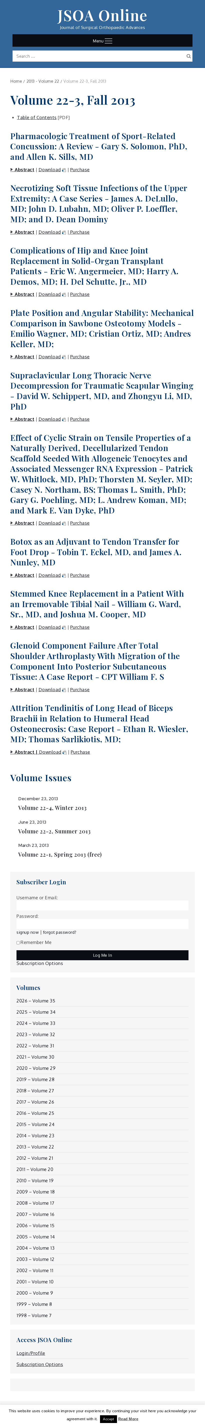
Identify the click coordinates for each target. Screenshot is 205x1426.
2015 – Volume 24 (35, 1124)
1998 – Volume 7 (34, 1315)
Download (49, 169)
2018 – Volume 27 (35, 1090)
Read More (128, 1419)
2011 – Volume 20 (34, 1169)
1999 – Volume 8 (34, 1304)
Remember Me (36, 942)
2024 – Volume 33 (35, 1023)
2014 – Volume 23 (35, 1135)
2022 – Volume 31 (35, 1045)
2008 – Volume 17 (35, 1203)
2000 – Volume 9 (34, 1293)
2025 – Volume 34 (36, 1012)
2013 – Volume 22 (35, 1147)
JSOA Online (103, 15)
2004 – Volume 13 (35, 1248)
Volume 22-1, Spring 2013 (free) (60, 854)
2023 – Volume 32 (35, 1034)
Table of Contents (37, 117)
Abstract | (27, 752)
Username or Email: (37, 897)
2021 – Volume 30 (35, 1057)
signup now (27, 932)
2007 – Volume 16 (35, 1214)
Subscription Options (39, 963)
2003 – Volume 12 (35, 1259)
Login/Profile (30, 1353)
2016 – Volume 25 (35, 1113)
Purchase (80, 169)
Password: (27, 916)
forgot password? (59, 932)
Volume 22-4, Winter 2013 (52, 807)
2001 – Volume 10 (35, 1281)
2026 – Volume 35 (35, 1000)
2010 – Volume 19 (35, 1180)
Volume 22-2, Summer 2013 (54, 831)
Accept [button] (108, 1419)
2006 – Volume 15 (35, 1225)
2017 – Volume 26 (35, 1102)
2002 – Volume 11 (34, 1270)
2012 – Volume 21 (34, 1158)
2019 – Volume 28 (35, 1079)
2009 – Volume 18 (35, 1191)
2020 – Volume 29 (36, 1068)
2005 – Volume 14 (35, 1236)
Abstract (24, 169)
